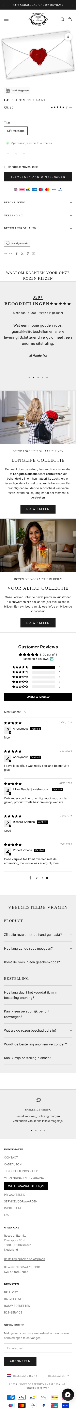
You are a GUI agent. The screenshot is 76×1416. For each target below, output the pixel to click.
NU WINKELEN (38, 509)
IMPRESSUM (12, 1208)
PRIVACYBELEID (14, 1194)
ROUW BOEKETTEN (17, 1305)
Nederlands (56, 1376)
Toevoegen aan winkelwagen (38, 176)
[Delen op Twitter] (22, 253)
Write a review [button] (38, 697)
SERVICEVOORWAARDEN (20, 1201)
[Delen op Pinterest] (28, 253)
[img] (12, 723)
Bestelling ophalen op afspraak (24, 1259)
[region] (38, 1110)
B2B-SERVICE (13, 1312)
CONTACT (11, 1157)
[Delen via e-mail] (33, 253)
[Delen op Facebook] (16, 253)
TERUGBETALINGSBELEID (21, 1171)
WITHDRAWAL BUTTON (26, 1186)
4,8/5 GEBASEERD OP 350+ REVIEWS (38, 4)
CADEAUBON (13, 1164)
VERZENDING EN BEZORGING (24, 1177)
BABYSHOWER (14, 1299)
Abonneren (20, 1361)
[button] (20, 667)
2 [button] (36, 878)
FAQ (7, 1214)
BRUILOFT (11, 1292)
